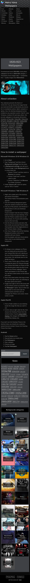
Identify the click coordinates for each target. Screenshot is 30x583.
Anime (18, 9)
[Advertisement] (15, 41)
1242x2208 (4, 129)
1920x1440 (12, 141)
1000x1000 (23, 121)
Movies (18, 15)
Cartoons (19, 11)
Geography (19, 13)
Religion (19, 17)
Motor (10, 15)
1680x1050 (4, 139)
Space (3, 19)
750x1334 (24, 119)
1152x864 (19, 125)
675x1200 (10, 119)
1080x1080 (19, 123)
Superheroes (20, 19)
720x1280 (17, 119)
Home (2, 9)
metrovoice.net (13, 580)
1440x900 (4, 135)
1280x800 (4, 131)
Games (11, 13)
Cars (10, 11)
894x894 (10, 121)
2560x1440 (20, 143)
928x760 (16, 121)
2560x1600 (4, 145)
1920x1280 (4, 141)
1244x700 (12, 129)
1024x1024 (11, 123)
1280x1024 (4, 133)
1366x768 (19, 133)
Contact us (21, 577)
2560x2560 (4, 147)
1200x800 (18, 127)
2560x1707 (12, 145)
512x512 (3, 119)
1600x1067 (12, 137)
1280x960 (18, 131)
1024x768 (4, 123)
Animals (11, 9)
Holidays (4, 15)
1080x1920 (4, 125)
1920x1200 (20, 139)
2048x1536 (4, 143)
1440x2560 (11, 135)
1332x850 (12, 133)
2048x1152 (20, 141)
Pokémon (11, 17)
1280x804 (11, 131)
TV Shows (4, 21)
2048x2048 (12, 143)
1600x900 (19, 135)
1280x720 (19, 129)
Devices (4, 23)
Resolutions (12, 23)
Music (18, 21)
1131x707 (12, 125)
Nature (3, 17)
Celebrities (5, 13)
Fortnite (11, 21)
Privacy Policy (10, 577)
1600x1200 (20, 137)
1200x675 (11, 127)
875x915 (3, 121)
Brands (4, 11)
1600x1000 (4, 137)
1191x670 (4, 127)
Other (18, 23)
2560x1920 (20, 145)
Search (3, 351)
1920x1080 (12, 139)
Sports (11, 19)
